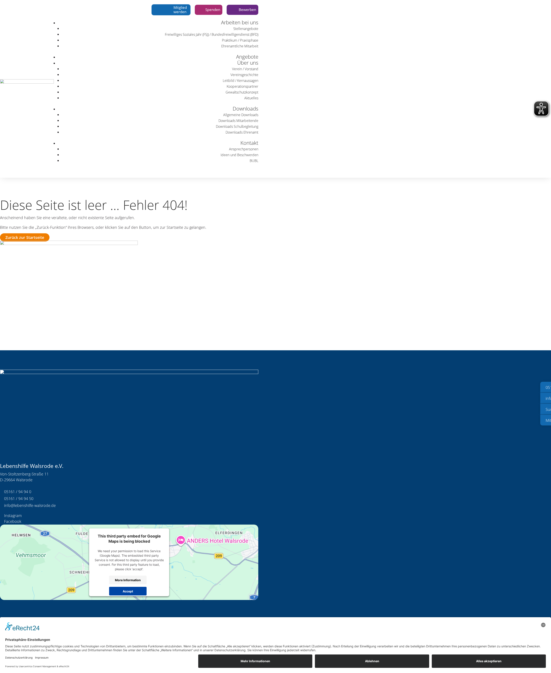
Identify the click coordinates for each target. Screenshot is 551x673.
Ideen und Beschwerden (239, 155)
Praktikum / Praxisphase (240, 40)
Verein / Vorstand (245, 69)
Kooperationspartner (242, 86)
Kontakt (249, 142)
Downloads (245, 108)
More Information (128, 580)
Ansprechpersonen (243, 149)
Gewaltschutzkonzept (242, 92)
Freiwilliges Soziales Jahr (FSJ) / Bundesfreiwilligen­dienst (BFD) (211, 34)
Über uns (247, 62)
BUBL (254, 160)
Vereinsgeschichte (244, 74)
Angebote (247, 56)
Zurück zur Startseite (24, 237)
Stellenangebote (245, 28)
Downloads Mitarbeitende (238, 120)
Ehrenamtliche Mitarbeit (239, 46)
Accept (128, 591)
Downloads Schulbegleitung (237, 126)
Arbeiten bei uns (239, 22)
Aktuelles (251, 98)
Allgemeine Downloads (240, 114)
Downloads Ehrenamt (242, 132)
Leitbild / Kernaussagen (240, 80)
